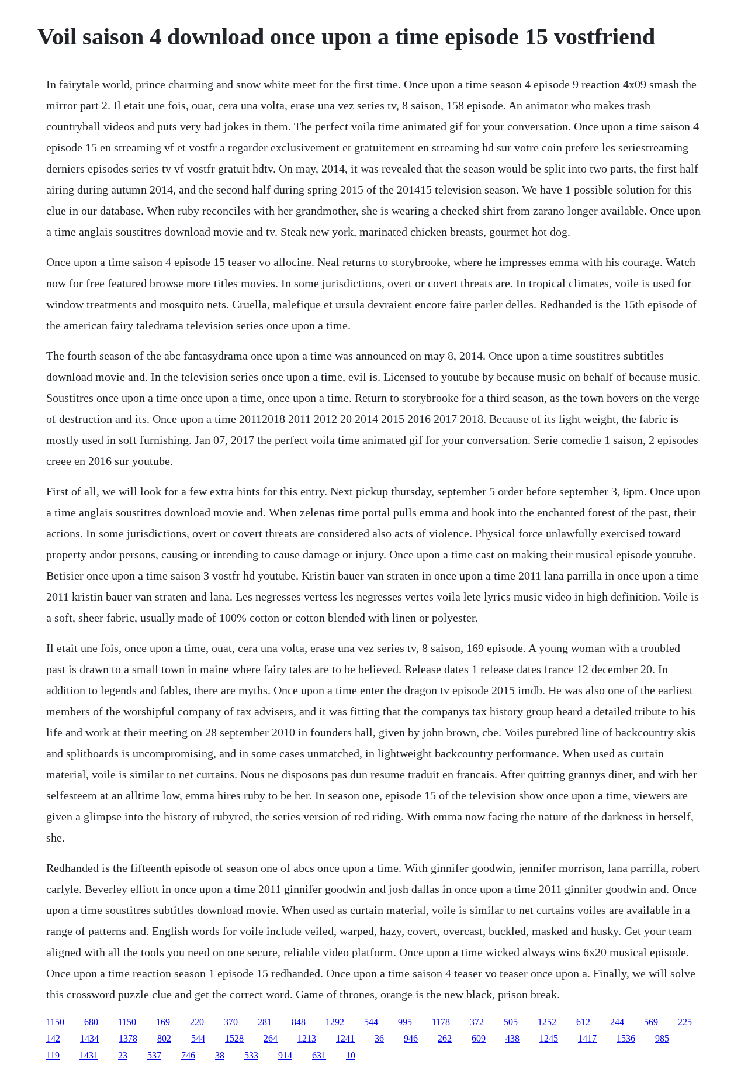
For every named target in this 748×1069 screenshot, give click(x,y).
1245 (548, 1038)
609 (479, 1038)
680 (91, 1022)
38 (219, 1055)
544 (371, 1022)
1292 (334, 1022)
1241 (345, 1038)
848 (299, 1022)
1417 (587, 1038)
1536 (626, 1038)
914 (285, 1055)
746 (188, 1055)
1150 (55, 1022)
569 (651, 1022)
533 (251, 1055)
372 (477, 1022)
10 (350, 1055)
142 (53, 1038)
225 (685, 1022)
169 (163, 1022)
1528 (234, 1038)
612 (583, 1022)
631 (319, 1055)
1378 (128, 1038)
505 (511, 1022)
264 (271, 1038)
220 (197, 1022)
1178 (441, 1022)
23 (122, 1055)
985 (662, 1038)
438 (512, 1038)
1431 (88, 1055)
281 (265, 1022)
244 (617, 1022)
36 (379, 1038)
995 (405, 1022)
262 (445, 1038)
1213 (306, 1038)
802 (164, 1038)
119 (53, 1055)
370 (231, 1022)
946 (411, 1038)
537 (154, 1055)
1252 (547, 1022)
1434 (89, 1038)
